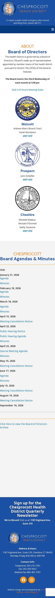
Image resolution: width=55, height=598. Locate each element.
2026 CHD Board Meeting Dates (28, 89)
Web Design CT (32, 592)
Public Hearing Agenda (13, 336)
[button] (52, 29)
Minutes (4, 283)
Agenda (4, 278)
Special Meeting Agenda (14, 351)
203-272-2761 (33, 565)
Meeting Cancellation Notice (16, 321)
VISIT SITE (27, 231)
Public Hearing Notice (12, 331)
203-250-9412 (29, 568)
